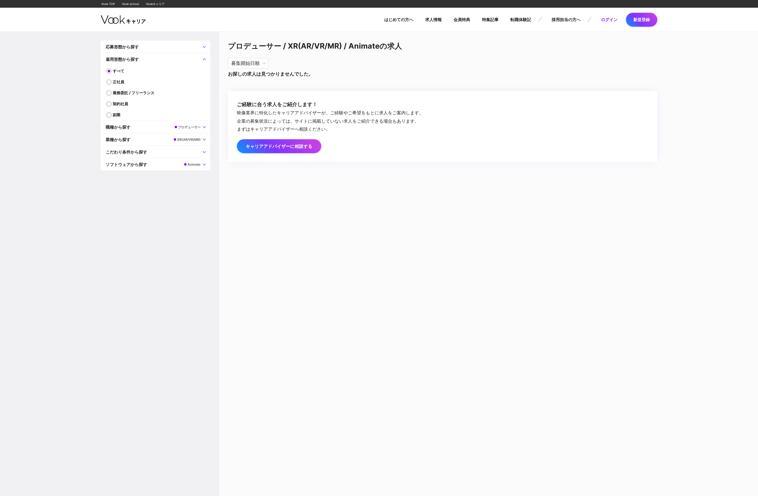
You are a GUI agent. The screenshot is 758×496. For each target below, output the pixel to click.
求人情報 (433, 19)
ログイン (609, 19)
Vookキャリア (155, 4)
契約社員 (120, 103)
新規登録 (641, 19)
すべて (118, 70)
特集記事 (490, 19)
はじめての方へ (398, 19)
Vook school (130, 4)
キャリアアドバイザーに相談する (279, 146)
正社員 (118, 81)
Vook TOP (108, 4)
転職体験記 (520, 19)
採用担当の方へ (566, 19)
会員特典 (462, 19)
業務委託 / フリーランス (134, 92)
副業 (117, 114)
